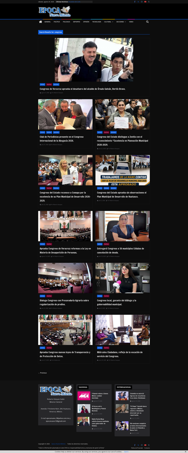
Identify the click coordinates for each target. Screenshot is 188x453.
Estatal (42, 84)
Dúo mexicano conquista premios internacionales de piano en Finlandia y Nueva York (138, 426)
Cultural (107, 22)
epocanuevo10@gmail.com (56, 421)
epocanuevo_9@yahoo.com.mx (57, 418)
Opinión (86, 22)
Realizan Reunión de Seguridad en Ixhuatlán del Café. (79, 3)
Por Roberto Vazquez (57, 92)
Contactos (147, 448)
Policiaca (66, 22)
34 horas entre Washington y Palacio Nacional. (99, 408)
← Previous (42, 373)
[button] (112, 21)
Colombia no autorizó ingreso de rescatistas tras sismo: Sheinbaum (137, 396)
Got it (126, 452)
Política (57, 22)
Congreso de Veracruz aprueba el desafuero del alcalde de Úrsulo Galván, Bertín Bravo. (82, 89)
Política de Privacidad (137, 448)
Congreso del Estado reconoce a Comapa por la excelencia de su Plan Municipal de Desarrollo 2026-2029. (65, 196)
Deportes (76, 22)
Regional (56, 84)
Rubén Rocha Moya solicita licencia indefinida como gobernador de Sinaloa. (100, 422)
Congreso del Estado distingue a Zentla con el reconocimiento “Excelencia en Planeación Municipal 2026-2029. (122, 140)
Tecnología (96, 22)
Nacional (56, 132)
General (47, 22)
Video (131, 22)
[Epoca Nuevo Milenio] (40, 21)
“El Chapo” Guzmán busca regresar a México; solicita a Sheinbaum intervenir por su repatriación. (138, 410)
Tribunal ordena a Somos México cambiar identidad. (100, 396)
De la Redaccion (55, 360)
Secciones (120, 22)
